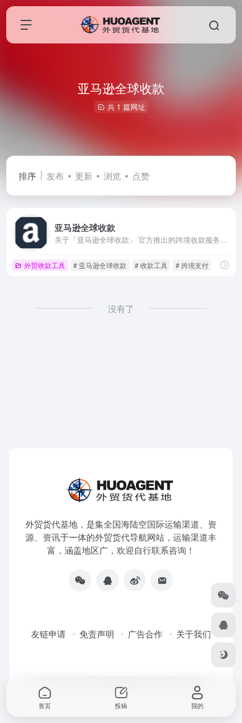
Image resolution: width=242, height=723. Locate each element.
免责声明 (96, 633)
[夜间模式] (223, 654)
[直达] (225, 265)
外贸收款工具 (44, 265)
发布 (55, 175)
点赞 (141, 175)
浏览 (112, 175)
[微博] (134, 580)
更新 (83, 175)
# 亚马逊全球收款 (100, 265)
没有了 (121, 308)
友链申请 (48, 633)
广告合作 (145, 633)
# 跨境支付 (192, 265)
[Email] (162, 580)
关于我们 (193, 633)
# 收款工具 (151, 265)
